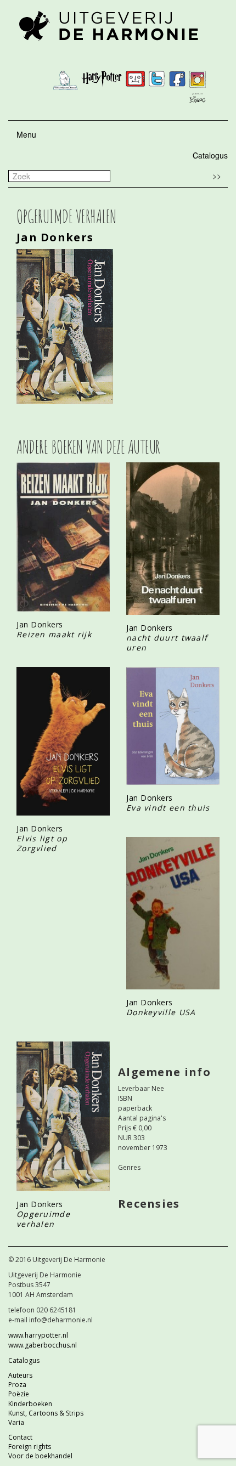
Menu (26, 134)
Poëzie (18, 1394)
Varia (16, 1422)
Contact (20, 1437)
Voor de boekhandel (40, 1456)
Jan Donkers (54, 237)
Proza (17, 1384)
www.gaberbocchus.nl (42, 1345)
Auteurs (20, 1375)
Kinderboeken (30, 1403)
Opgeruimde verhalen (43, 1219)
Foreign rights (29, 1446)
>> (216, 175)
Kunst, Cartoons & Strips (45, 1413)
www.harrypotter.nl (38, 1335)
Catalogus (210, 155)
